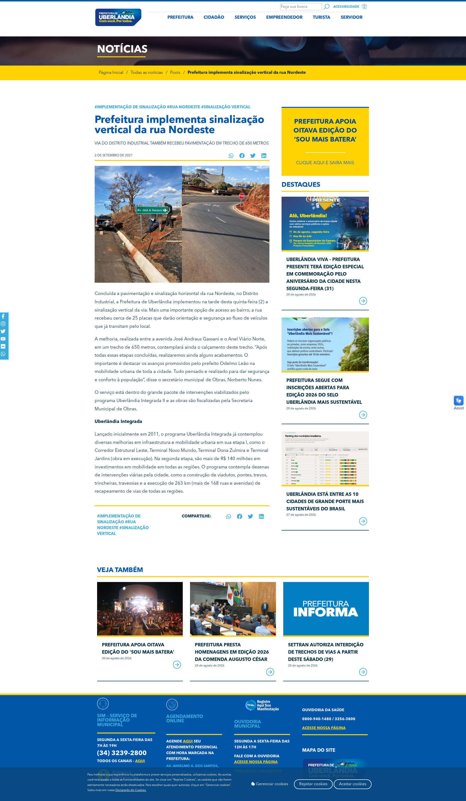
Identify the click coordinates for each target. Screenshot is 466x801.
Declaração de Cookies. (130, 790)
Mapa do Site (318, 750)
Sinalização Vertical (227, 107)
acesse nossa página (256, 762)
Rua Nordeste (184, 107)
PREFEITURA (180, 18)
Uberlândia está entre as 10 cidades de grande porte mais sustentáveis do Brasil (325, 502)
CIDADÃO (214, 18)
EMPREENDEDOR (284, 18)
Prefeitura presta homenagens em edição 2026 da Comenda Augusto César (232, 652)
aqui (140, 761)
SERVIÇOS (245, 18)
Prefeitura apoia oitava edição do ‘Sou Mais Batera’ (325, 131)
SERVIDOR (351, 18)
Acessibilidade (346, 6)
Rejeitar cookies (313, 784)
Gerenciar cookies (271, 784)
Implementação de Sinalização (131, 107)
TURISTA (321, 18)
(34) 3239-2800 (122, 753)
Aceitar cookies (352, 784)
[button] (231, 156)
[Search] (327, 7)
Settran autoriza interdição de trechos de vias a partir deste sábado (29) (326, 652)
